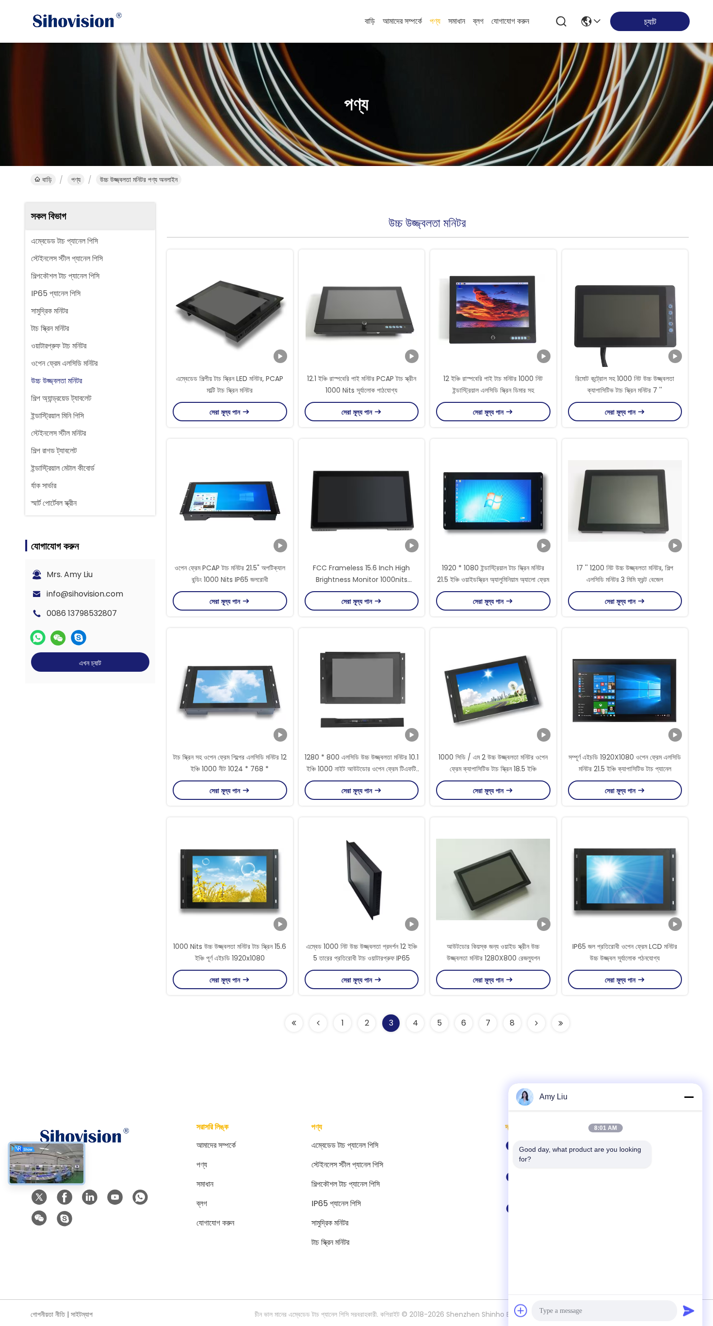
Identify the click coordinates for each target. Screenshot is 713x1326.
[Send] (689, 1310)
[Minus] (689, 1097)
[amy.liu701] (78, 638)
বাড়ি (370, 21)
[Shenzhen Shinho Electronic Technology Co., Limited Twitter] (39, 1197)
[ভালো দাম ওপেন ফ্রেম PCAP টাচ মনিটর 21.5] (230, 500)
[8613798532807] (140, 1197)
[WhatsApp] (38, 638)
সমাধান (456, 21)
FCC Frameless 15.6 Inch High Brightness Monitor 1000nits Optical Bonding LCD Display (361, 579)
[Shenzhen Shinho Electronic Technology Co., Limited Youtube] (115, 1197)
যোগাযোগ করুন (510, 21)
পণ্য (435, 21)
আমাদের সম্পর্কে (402, 21)
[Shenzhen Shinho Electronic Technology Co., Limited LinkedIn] (89, 1197)
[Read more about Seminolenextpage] (294, 1023)
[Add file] (521, 1310)
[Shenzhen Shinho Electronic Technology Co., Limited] (76, 21)
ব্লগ (478, 21)
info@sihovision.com (85, 593)
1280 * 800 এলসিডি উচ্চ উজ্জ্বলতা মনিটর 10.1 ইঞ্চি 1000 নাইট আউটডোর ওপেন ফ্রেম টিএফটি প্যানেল (362, 768)
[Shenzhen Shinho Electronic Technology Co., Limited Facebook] (64, 1197)
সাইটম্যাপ (82, 1314)
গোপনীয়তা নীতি (48, 1314)
